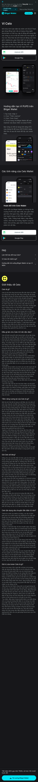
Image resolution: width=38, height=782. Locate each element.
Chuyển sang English (7, 9)
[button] (19, 255)
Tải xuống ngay (28, 13)
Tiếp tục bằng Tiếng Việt (26, 9)
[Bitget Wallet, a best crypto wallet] (9, 13)
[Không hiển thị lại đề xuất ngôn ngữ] (35, 2)
